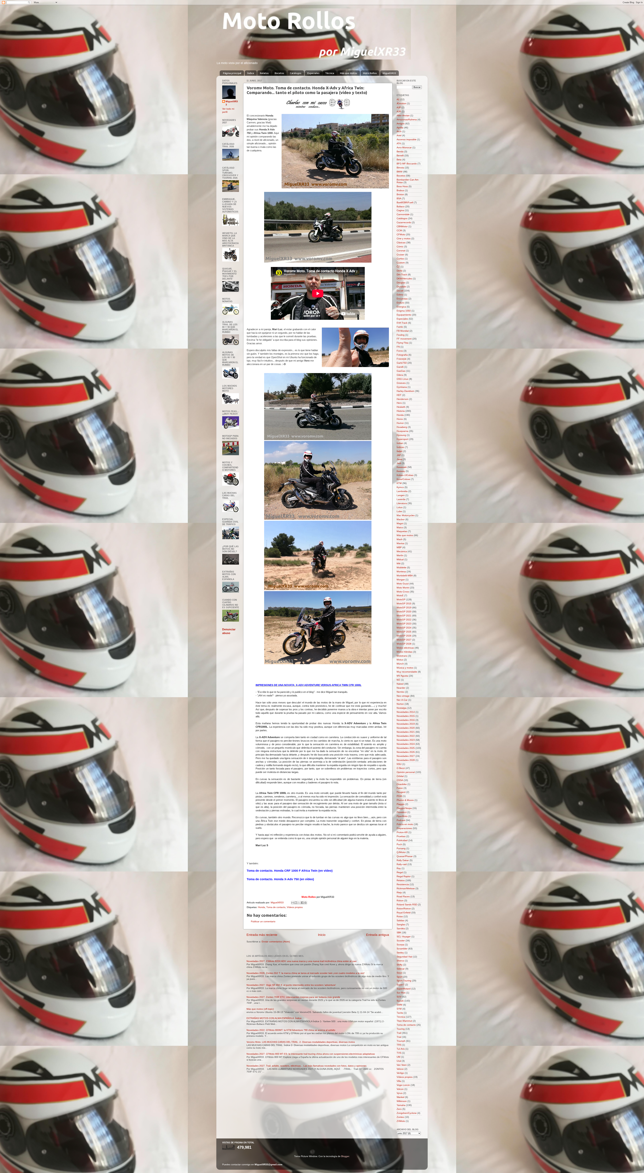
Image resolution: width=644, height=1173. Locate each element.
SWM (399, 1005)
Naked (400, 684)
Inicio (322, 935)
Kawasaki (402, 467)
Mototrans (402, 656)
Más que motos (348, 73)
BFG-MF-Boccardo (407, 163)
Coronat (401, 250)
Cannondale (403, 214)
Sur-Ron (401, 992)
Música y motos (405, 668)
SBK (399, 932)
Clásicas (401, 242)
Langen (401, 495)
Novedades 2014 (406, 712)
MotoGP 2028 (404, 644)
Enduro (400, 303)
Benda (400, 151)
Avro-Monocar (404, 147)
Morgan (401, 579)
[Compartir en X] (299, 902)
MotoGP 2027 (404, 640)
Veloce (400, 1069)
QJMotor (401, 852)
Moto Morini (403, 587)
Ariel (399, 135)
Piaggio (401, 804)
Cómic (400, 246)
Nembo (400, 692)
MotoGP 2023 (404, 623)
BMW (399, 171)
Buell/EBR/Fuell (405, 202)
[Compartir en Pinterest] (305, 902)
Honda (261, 907)
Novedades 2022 (406, 736)
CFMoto (401, 234)
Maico (400, 527)
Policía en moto (405, 824)
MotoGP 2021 (404, 615)
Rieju (399, 892)
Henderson (402, 399)
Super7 (400, 984)
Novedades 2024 (406, 744)
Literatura (402, 503)
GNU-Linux (402, 379)
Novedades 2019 (406, 724)
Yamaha (401, 1105)
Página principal (232, 73)
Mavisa (400, 543)
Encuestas (402, 298)
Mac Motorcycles (406, 515)
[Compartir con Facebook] (302, 902)
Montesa (401, 571)
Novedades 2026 (406, 752)
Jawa (399, 459)
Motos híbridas (404, 652)
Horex (400, 419)
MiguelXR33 (389, 73)
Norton (400, 704)
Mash (399, 539)
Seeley (400, 952)
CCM (399, 230)
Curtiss (400, 258)
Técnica (329, 73)
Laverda (401, 499)
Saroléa (401, 928)
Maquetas (402, 531)
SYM (399, 1009)
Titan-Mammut (404, 1021)
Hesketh (401, 407)
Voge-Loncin (403, 1085)
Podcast (401, 820)
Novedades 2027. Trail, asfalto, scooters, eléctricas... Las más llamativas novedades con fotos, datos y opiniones (306, 1066)
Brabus (400, 190)
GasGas (401, 371)
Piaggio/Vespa (404, 808)
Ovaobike (402, 784)
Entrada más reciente (262, 935)
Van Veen (402, 1065)
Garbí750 (402, 363)
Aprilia (400, 127)
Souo (399, 973)
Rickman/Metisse (406, 888)
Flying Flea (402, 343)
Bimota (400, 167)
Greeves (401, 383)
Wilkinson (402, 1101)
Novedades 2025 (406, 748)
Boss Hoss (402, 186)
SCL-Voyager (404, 936)
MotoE (400, 595)
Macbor (401, 519)
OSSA (400, 780)
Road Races (403, 896)
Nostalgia (402, 708)
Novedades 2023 (406, 740)
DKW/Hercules (404, 278)
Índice (250, 73)
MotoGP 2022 (404, 619)
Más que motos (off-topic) (260, 1009)
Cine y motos (404, 238)
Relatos (264, 73)
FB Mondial (403, 331)
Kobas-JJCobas (405, 475)
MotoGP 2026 (404, 636)
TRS (399, 1045)
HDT (399, 395)
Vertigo (400, 1073)
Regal (400, 872)
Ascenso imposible (406, 139)
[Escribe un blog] (296, 902)
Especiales (313, 73)
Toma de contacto (275, 907)
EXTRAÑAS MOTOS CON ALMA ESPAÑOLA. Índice (274, 1018)
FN (398, 347)
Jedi (399, 463)
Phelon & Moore (405, 800)
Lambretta (402, 491)
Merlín (400, 555)
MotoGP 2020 (404, 611)
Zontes (400, 1117)
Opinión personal (406, 772)
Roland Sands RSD (407, 904)
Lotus (399, 507)
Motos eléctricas (405, 648)
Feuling (401, 335)
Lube (399, 511)
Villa (399, 1081)
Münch (400, 664)
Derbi (399, 270)
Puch (399, 844)
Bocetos (279, 73)
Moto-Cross (403, 591)
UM (398, 1057)
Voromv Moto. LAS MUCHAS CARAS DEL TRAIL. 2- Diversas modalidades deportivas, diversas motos (301, 1042)
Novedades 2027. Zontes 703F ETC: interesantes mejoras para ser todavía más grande (293, 997)
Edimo (400, 294)
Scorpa (400, 944)
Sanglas (401, 924)
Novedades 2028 (406, 760)
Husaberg (402, 427)
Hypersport (402, 439)
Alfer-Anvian (403, 115)
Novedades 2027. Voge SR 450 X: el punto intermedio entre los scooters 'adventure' (291, 985)
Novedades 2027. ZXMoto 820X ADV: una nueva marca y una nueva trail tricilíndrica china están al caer (302, 961)
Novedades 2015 (406, 716)
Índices (400, 447)
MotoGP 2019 (404, 607)
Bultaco (401, 206)
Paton (400, 788)
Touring (401, 1029)
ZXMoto (401, 1121)
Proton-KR (402, 832)
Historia (401, 411)
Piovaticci (402, 812)
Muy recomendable (407, 672)
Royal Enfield (404, 912)
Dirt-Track (402, 274)
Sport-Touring (404, 980)
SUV (399, 997)
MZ (398, 680)
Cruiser (400, 254)
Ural (399, 1061)
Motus (400, 659)
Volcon (400, 1089)
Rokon (400, 900)
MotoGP (401, 599)
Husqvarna (402, 431)
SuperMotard (404, 988)
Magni (400, 523)
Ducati (400, 290)
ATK (399, 143)
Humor (400, 423)
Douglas (401, 282)
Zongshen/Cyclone (407, 1113)
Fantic (400, 327)
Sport (399, 977)
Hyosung (401, 435)
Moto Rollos (370, 73)
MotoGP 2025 (404, 631)
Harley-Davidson (405, 391)
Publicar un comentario (263, 921)
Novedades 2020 (406, 728)
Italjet (399, 451)
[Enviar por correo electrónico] (292, 902)
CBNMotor (402, 226)
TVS (399, 1053)
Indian (400, 443)
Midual (400, 559)
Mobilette (401, 567)
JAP (399, 455)
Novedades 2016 (406, 720)
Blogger (345, 1156)
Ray (399, 868)
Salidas (400, 920)
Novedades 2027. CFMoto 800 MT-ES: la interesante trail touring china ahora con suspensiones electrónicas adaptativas (311, 1054)
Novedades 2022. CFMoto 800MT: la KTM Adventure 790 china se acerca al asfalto (291, 1030)
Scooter (401, 940)
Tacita (400, 1013)
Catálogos (295, 73)
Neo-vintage (403, 696)
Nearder (401, 688)
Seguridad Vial (404, 956)
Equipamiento (404, 315)
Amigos (401, 123)
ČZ (398, 266)
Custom (401, 262)
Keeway (401, 471)
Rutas (400, 916)
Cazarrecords (404, 222)
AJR (399, 111)
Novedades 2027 (406, 756)
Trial (399, 1037)
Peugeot (401, 792)
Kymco (400, 487)
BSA (399, 198)
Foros (400, 351)
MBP (399, 547)
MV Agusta (402, 676)
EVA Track (402, 323)
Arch (399, 131)
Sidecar (401, 969)
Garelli (400, 367)
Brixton (400, 194)
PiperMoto (402, 816)
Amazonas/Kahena (407, 119)
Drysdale (401, 286)
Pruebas (401, 836)
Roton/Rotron (404, 908)
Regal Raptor (404, 876)
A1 (398, 99)
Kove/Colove (403, 479)
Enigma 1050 (404, 311)
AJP (399, 107)
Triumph (401, 1041)
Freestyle (402, 359)
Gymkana (402, 387)
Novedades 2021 (406, 732)
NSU (399, 764)
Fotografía (402, 355)
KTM (399, 483)
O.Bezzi (401, 768)
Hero (399, 403)
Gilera (400, 375)
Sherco (400, 960)
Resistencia (403, 884)
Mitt (398, 563)
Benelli (400, 155)
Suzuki (400, 1001)
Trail (399, 1033)
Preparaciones (404, 828)
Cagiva (400, 210)
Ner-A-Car (402, 700)
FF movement (404, 339)
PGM (399, 796)
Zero (399, 1109)
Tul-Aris (401, 1049)
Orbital (400, 776)
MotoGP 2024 (404, 627)
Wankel (400, 1097)
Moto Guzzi (403, 583)
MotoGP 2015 (404, 603)
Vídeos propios (295, 907)
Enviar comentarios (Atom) (276, 941)
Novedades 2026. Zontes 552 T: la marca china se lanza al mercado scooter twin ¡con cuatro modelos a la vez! (306, 973)
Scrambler (402, 948)
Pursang (401, 848)
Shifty (399, 965)
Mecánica (402, 551)
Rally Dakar (403, 860)
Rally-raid (402, 864)
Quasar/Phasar (405, 856)
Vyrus (399, 1093)
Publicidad (402, 840)
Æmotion (401, 103)
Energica (401, 307)
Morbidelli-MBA (405, 575)
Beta (399, 159)
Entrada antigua (377, 935)
